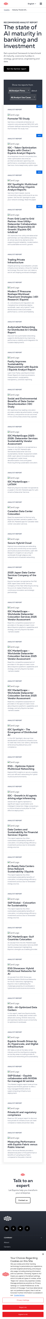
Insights (7, 10)
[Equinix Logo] (6, 3)
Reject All (23, 1307)
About (6, 1242)
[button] (16, 69)
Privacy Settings (23, 1300)
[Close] (43, 1254)
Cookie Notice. (19, 1295)
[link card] (23, 119)
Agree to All (23, 1314)
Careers (7, 1247)
